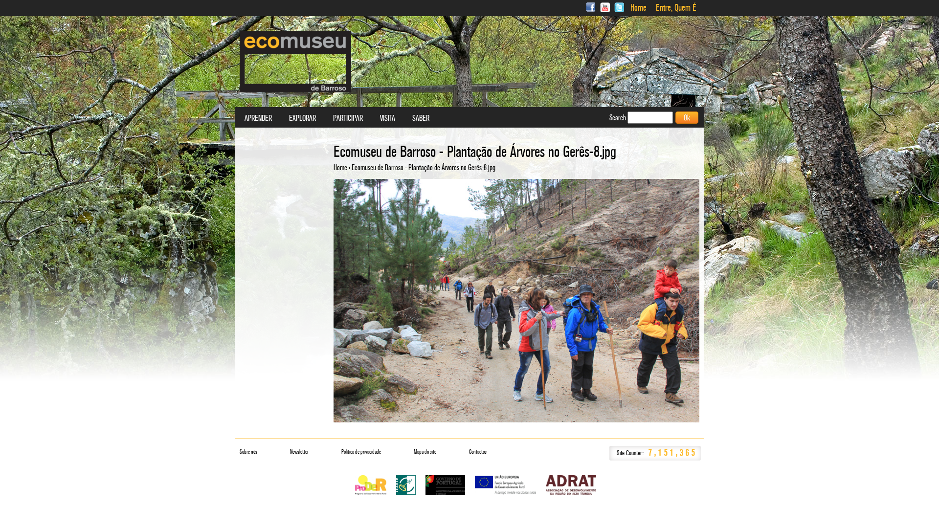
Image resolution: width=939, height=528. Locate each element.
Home (638, 7)
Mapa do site (425, 451)
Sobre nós (248, 451)
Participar (348, 118)
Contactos (478, 451)
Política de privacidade (361, 451)
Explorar (302, 118)
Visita (387, 118)
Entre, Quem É (676, 7)
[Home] (295, 61)
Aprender (258, 118)
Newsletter (299, 451)
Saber (420, 118)
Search (618, 117)
